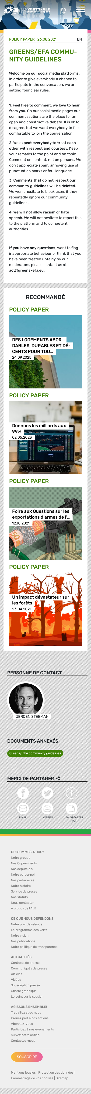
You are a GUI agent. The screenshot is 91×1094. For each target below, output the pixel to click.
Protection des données (56, 1073)
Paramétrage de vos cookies (32, 1078)
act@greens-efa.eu (26, 270)
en (79, 39)
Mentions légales (23, 1073)
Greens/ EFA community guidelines (35, 753)
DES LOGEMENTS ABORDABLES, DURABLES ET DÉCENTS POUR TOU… (41, 345)
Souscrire (27, 1057)
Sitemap (62, 1078)
